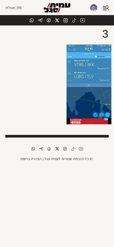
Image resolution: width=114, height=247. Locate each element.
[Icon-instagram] (65, 20)
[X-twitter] (57, 20)
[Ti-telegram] (40, 20)
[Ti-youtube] (82, 20)
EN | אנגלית (13, 7)
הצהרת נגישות (31, 158)
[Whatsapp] (31, 20)
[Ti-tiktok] (74, 20)
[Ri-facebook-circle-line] (48, 20)
